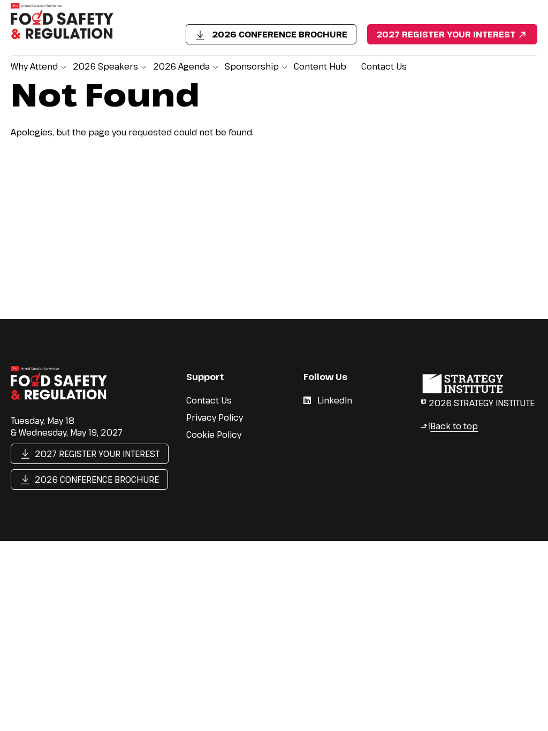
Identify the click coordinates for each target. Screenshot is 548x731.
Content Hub (320, 66)
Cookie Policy (213, 434)
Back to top (449, 426)
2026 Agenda (181, 66)
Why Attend (34, 66)
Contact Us (384, 66)
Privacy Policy (214, 417)
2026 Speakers (105, 66)
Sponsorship (252, 66)
